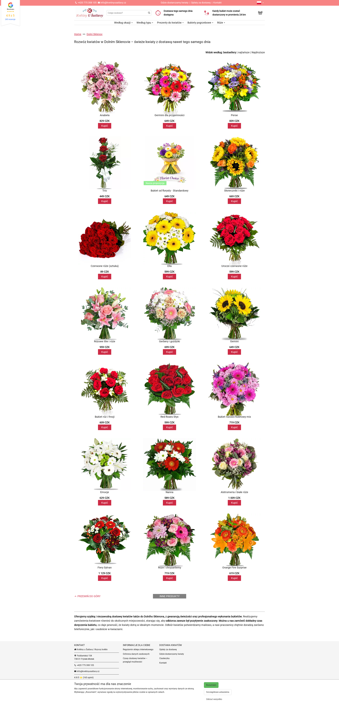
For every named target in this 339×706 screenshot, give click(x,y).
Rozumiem (211, 685)
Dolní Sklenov (94, 34)
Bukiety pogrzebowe (200, 22)
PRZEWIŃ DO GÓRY (89, 596)
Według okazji (122, 22)
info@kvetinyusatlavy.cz (113, 2)
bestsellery (229, 52)
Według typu (144, 22)
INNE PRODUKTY (170, 596)
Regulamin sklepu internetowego (138, 649)
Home (77, 34)
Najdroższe (258, 52)
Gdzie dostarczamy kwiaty (174, 2)
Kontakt (217, 2)
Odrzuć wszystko (214, 699)
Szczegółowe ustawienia (217, 692)
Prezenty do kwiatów (169, 22)
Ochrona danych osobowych (136, 654)
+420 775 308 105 (87, 2)
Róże (220, 22)
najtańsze (244, 52)
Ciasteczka (164, 658)
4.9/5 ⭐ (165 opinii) (84, 677)
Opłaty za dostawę (201, 2)
